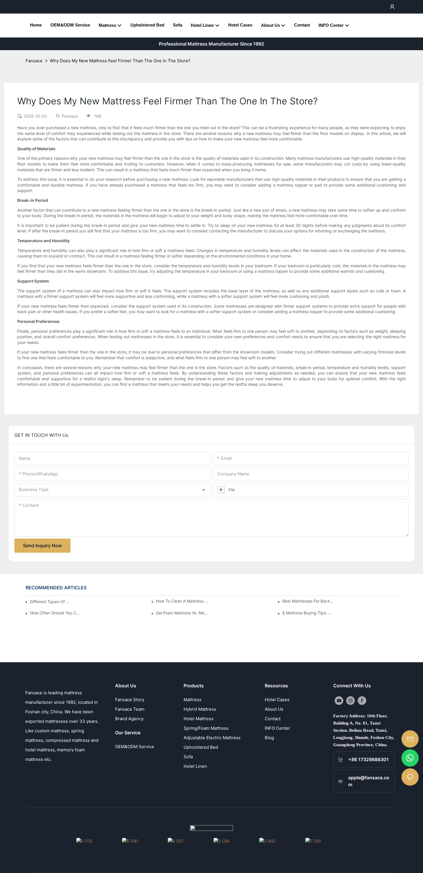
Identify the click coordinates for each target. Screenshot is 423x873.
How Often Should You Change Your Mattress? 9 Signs (56, 612)
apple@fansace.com (368, 781)
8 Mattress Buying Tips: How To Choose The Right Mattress (308, 612)
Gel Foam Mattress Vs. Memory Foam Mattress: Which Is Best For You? (182, 612)
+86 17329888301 (368, 759)
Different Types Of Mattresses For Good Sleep (50, 601)
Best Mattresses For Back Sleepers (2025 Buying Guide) (308, 601)
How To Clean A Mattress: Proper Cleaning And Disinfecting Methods (182, 601)
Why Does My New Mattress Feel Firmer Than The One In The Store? (120, 60)
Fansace (34, 60)
